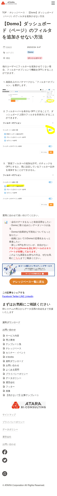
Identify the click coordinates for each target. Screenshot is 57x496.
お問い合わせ (9, 329)
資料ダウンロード (11, 322)
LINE (22, 296)
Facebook (7, 296)
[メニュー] (53, 3)
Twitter (15, 296)
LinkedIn (29, 296)
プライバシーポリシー (13, 421)
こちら (17, 258)
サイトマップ (9, 414)
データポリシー (10, 429)
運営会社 (6, 436)
